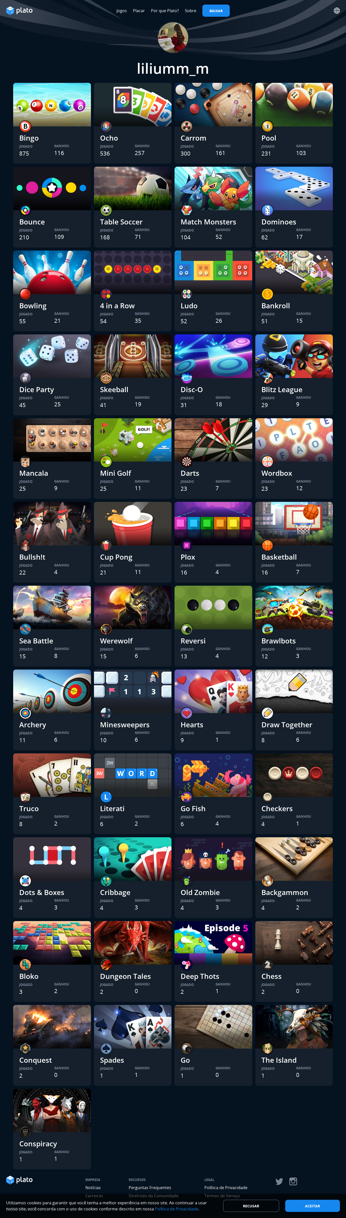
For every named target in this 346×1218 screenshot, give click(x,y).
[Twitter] (279, 1181)
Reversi (193, 640)
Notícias (93, 1187)
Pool (268, 138)
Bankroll (275, 305)
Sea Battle (36, 640)
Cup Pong (116, 557)
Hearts (192, 724)
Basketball (279, 557)
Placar (139, 10)
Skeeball (114, 389)
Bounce (32, 221)
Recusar (251, 1206)
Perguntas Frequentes (150, 1187)
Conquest (35, 1060)
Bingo (29, 138)
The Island (279, 1060)
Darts (190, 473)
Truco (29, 808)
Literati (112, 808)
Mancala (33, 473)
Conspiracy (38, 1143)
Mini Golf (115, 473)
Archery (32, 724)
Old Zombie (200, 892)
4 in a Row (117, 305)
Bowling (33, 305)
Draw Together (286, 724)
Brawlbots (278, 640)
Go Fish (193, 808)
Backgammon (284, 892)
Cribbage (115, 892)
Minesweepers (125, 724)
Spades (112, 1060)
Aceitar (312, 1206)
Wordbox (276, 473)
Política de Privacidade (225, 1187)
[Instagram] (293, 1181)
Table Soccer (121, 221)
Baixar (216, 10)
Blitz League (281, 389)
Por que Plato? (165, 10)
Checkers (277, 808)
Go (185, 1060)
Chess (271, 976)
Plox (188, 557)
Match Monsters (208, 221)
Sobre (190, 10)
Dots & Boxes (41, 892)
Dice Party (36, 389)
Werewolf (116, 640)
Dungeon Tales (125, 976)
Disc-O (192, 389)
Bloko (29, 976)
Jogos (122, 10)
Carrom (193, 138)
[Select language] (337, 11)
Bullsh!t (32, 557)
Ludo (189, 305)
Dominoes (278, 221)
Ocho (109, 138)
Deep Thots (200, 976)
